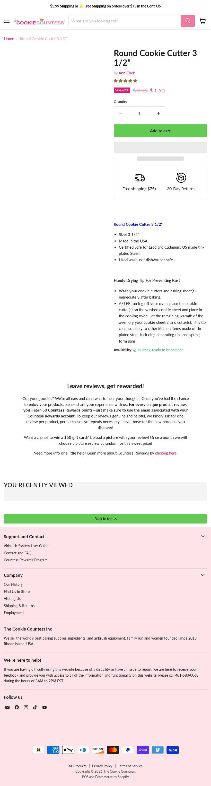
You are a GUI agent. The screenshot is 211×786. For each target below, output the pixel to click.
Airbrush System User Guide (26, 546)
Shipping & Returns (19, 606)
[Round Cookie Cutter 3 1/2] (11, 166)
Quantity (120, 102)
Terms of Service (130, 766)
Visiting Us (12, 598)
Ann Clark (127, 73)
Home (9, 39)
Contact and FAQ (17, 553)
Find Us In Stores (17, 591)
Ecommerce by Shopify (112, 777)
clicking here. (166, 453)
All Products (77, 766)
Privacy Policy (102, 766)
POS (85, 777)
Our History (13, 584)
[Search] (188, 21)
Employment (14, 612)
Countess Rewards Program (26, 560)
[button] (126, 80)
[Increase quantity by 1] (158, 113)
